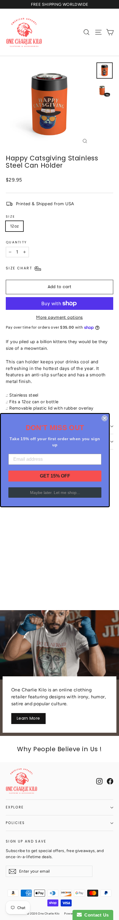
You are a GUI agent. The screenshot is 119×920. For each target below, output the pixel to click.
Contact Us (95, 914)
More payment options (59, 317)
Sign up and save (26, 841)
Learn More (28, 718)
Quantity (16, 242)
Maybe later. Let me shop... (55, 492)
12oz (14, 226)
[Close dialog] (104, 418)
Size (10, 216)
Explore (15, 807)
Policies (15, 823)
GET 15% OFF (55, 475)
